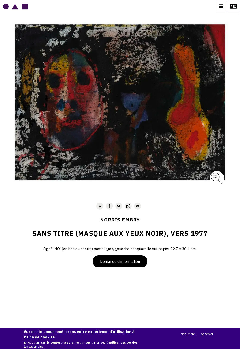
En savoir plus (33, 346)
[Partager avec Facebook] (109, 206)
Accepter (207, 334)
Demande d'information (120, 261)
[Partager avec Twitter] (118, 206)
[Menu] (221, 6)
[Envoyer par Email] (137, 206)
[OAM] (15, 6)
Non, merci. (188, 334)
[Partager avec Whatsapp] (128, 206)
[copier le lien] (99, 206)
